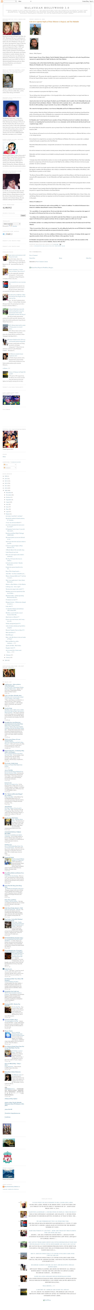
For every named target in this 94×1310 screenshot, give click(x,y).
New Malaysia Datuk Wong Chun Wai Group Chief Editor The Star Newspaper (14, 1048)
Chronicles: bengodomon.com (12, 1113)
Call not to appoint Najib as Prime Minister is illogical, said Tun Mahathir (54, 21)
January (8, 657)
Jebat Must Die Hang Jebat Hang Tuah (13, 886)
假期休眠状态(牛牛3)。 (10, 1089)
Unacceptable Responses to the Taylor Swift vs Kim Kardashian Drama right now (18, 955)
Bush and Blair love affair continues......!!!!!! (12, 642)
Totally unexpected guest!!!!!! (13, 623)
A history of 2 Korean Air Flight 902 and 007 (52, 1289)
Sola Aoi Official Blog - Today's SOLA (13, 1064)
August (8, 502)
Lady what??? (9, 606)
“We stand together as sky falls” (12, 1021)
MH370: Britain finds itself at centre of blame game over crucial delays (16, 327)
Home (60, 258)
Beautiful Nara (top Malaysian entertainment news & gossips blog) (14, 723)
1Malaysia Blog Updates (11, 1098)
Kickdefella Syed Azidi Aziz (12, 991)
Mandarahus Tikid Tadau (11, 818)
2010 (6, 488)
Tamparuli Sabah (9, 857)
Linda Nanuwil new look (12, 552)
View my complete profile (11, 1189)
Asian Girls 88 (8, 1109)
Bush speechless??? (11, 632)
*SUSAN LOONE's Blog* (11, 1019)
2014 (6, 478)
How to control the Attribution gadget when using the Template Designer (18, 1034)
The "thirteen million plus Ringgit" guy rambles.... (14, 794)
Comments (8, 468)
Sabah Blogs (16, 462)
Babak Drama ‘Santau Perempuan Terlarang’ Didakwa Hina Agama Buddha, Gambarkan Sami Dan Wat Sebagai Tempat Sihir (14, 727)
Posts (6, 464)
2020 (6, 476)
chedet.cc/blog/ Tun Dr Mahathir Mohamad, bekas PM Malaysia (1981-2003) (14, 1104)
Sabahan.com (8, 844)
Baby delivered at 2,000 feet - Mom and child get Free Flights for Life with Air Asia (16, 296)
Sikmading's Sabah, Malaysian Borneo (13, 1072)
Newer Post (32, 258)
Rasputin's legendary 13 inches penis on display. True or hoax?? (16, 270)
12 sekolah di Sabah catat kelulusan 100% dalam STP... (15, 609)
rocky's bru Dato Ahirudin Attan (13, 695)
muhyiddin (58, 245)
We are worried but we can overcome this (53, 1221)
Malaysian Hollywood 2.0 (47, 7)
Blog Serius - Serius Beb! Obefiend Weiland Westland (13, 919)
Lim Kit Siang (8, 708)
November (9, 495)
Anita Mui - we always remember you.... (15, 573)
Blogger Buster (9, 1031)
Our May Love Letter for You (11, 784)
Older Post (88, 258)
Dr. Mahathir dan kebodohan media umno (14, 888)
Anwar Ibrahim (9, 770)
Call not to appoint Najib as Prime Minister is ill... (14, 546)
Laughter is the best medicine (11, 901)
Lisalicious (7, 1117)
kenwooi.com (8, 783)
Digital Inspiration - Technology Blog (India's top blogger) (14, 751)
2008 (6, 660)
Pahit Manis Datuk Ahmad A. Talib (14, 908)
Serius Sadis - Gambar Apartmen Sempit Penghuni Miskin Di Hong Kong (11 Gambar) (18, 924)
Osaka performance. (9, 1066)
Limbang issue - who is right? (13, 586)
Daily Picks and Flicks (10, 900)
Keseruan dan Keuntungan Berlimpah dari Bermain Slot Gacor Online (14, 772)
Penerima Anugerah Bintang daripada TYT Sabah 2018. (18, 859)
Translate (14, 226)
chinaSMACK (8, 806)
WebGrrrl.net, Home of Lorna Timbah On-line (12, 740)
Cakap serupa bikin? (9, 797)
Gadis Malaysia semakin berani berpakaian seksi (15, 355)
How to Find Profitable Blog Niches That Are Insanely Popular (14, 846)
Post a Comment (33, 255)
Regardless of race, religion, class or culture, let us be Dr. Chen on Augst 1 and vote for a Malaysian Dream (14, 711)
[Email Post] (60, 244)
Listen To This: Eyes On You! (11, 876)
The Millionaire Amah (17, 1074)
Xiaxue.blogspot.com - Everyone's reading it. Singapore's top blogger (14, 951)
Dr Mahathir (38, 245)
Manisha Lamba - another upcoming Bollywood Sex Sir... (15, 596)
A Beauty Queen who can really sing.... (15, 550)
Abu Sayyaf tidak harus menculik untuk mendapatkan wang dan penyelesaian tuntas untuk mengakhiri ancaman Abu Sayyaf (16, 311)
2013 (6, 481)
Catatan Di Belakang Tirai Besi (11, 981)
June (7, 507)
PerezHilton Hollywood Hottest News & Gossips (14, 873)
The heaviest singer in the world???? (15, 589)
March (8, 514)
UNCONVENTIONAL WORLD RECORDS (13, 832)
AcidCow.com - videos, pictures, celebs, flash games (13, 685)
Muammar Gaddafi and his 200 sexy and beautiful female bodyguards (16, 340)
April (7, 511)
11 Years (7, 970)
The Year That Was (16, 1007)
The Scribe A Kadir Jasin (11, 763)
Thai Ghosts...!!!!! (5, 368)
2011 (6, 485)
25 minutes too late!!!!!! (12, 600)
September (9, 499)
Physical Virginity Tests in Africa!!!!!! (15, 630)
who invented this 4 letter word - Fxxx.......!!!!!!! (14, 651)
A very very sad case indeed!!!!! (13, 522)
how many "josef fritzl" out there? (14, 516)
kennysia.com (8, 969)
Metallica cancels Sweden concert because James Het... (14, 613)
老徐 (6, 1087)
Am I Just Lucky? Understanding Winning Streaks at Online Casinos (14, 688)
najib (63, 245)
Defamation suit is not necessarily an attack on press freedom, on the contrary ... (14, 697)
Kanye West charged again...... (13, 571)
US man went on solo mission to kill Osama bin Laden (16, 256)
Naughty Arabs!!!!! (10, 648)
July (7, 504)
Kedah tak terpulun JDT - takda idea (13, 909)
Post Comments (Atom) (42, 261)
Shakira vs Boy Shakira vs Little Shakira (16, 584)
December (8, 492)
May (7, 509)
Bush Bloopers (9, 635)
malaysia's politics (48, 245)
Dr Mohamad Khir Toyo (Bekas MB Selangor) (14, 979)
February (8, 655)
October (8, 497)
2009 (6, 490)
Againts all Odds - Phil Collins (13, 645)
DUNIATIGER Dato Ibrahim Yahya (14, 938)
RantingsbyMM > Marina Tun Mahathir (12, 1004)
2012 (6, 483)
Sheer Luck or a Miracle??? (12, 617)
